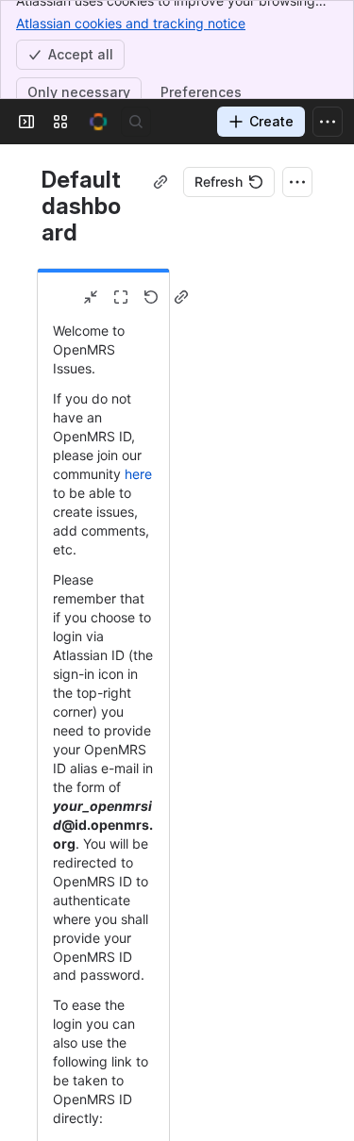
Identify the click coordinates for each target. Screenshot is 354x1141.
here (138, 474)
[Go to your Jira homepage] (98, 122)
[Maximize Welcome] (121, 297)
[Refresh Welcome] (151, 297)
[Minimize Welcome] (91, 297)
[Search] (136, 122)
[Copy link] (160, 182)
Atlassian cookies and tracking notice (130, 23)
